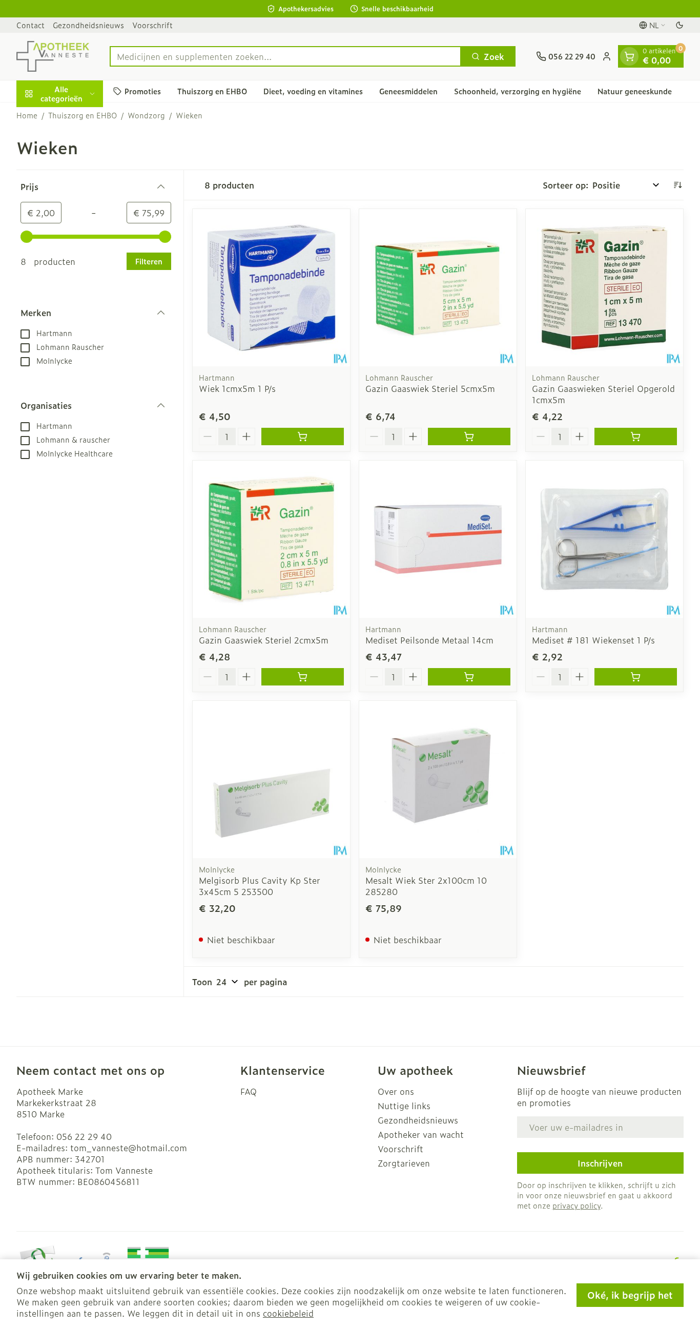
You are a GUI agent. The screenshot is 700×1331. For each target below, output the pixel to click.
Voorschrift (152, 24)
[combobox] (285, 56)
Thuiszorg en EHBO (212, 91)
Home (26, 115)
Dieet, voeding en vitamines (313, 91)
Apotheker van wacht (421, 1134)
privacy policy (576, 1205)
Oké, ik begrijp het (630, 1295)
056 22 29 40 (84, 1136)
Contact (30, 24)
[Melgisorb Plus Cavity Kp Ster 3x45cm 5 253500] (271, 779)
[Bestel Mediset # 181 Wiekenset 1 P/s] (635, 676)
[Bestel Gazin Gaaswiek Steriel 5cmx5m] (469, 436)
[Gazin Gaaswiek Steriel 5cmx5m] (438, 287)
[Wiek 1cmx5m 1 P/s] (271, 287)
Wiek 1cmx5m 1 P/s (237, 388)
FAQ (248, 1091)
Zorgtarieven (404, 1163)
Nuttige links (404, 1105)
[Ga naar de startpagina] (52, 56)
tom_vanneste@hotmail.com (128, 1147)
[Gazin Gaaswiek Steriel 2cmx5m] (271, 539)
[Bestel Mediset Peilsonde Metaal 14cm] (469, 676)
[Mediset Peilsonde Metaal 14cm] (438, 539)
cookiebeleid (288, 1313)
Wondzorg (146, 115)
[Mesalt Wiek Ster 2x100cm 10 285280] (438, 779)
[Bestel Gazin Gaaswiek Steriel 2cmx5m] (302, 676)
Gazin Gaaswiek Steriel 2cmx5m (263, 640)
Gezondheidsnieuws (88, 24)
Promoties (143, 91)
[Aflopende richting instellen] (677, 185)
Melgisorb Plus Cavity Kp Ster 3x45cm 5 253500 (259, 886)
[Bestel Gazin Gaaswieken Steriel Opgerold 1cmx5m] (635, 436)
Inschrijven (600, 1163)
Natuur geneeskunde (635, 91)
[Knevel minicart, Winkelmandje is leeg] (629, 56)
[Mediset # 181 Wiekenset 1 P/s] (604, 539)
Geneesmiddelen (408, 91)
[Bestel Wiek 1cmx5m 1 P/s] (302, 436)
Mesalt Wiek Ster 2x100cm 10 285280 (426, 886)
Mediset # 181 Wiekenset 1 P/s (593, 640)
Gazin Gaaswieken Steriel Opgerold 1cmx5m (603, 394)
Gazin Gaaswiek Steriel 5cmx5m (430, 388)
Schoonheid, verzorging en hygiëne (517, 91)
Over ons (396, 1091)
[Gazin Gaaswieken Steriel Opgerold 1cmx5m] (604, 287)
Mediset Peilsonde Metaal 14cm (429, 640)
